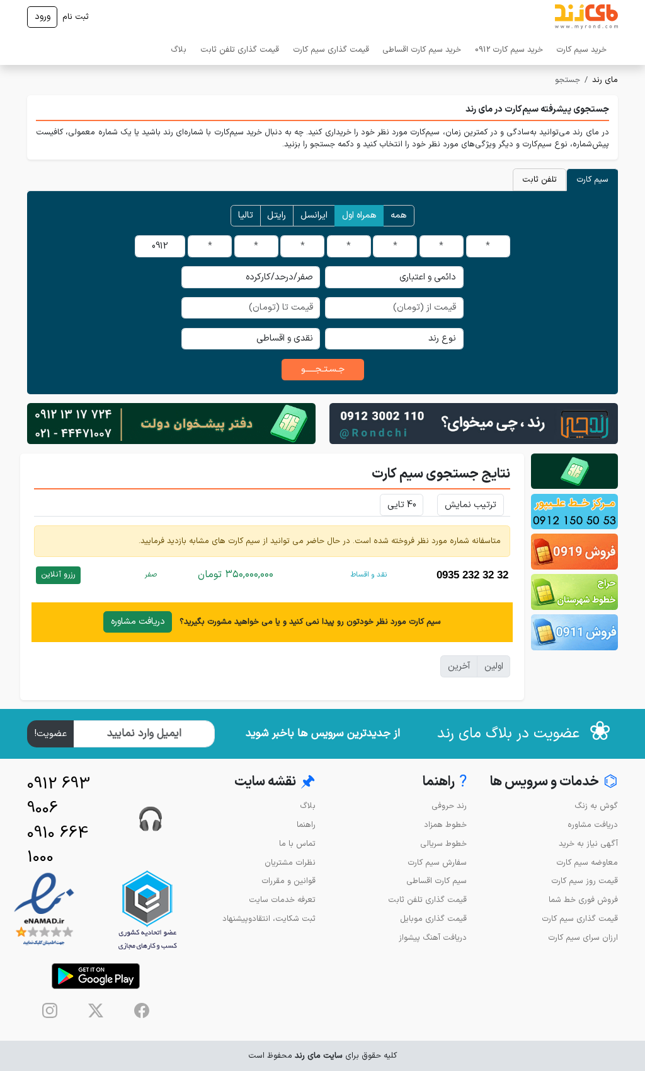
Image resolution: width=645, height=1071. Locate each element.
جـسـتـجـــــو (323, 369)
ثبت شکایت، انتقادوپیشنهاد (269, 919)
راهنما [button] (445, 782)
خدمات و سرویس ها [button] (554, 782)
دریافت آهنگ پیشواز (433, 938)
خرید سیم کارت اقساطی (421, 50)
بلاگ (178, 50)
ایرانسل (314, 215)
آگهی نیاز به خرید (588, 844)
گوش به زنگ (596, 806)
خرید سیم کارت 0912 (509, 50)
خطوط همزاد (445, 825)
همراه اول (359, 215)
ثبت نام (75, 17)
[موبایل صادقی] (574, 552)
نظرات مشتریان (290, 863)
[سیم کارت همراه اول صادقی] (574, 592)
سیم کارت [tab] (592, 179)
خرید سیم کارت (581, 50)
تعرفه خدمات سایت (282, 900)
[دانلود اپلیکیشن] (95, 976)
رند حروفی (449, 806)
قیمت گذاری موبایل (433, 919)
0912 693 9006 (58, 796)
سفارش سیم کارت (437, 863)
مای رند (605, 80)
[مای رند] (586, 17)
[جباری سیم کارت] (171, 423)
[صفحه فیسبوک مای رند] (141, 1010)
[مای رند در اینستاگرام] (49, 1010)
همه (399, 215)
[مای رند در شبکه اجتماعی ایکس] (95, 1010)
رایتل (276, 215)
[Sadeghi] (473, 423)
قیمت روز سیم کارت (584, 881)
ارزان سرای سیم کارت (583, 938)
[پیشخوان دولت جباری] (574, 471)
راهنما (306, 825)
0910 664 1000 (57, 845)
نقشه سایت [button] (275, 782)
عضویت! (51, 733)
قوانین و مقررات (288, 881)
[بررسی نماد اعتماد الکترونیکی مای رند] (44, 909)
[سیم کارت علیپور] (574, 512)
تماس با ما (297, 844)
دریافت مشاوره (138, 621)
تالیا (245, 215)
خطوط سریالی (443, 844)
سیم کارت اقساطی (436, 881)
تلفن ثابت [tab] (539, 179)
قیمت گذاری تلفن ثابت (239, 50)
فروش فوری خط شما (583, 900)
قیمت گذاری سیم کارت (331, 50)
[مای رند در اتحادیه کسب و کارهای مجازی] (147, 909)
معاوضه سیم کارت (587, 863)
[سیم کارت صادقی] (574, 632)
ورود (42, 16)
